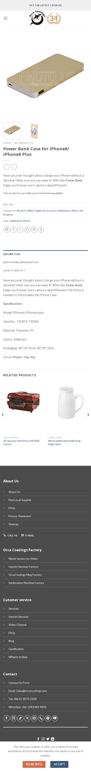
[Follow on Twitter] (48, 739)
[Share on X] (20, 229)
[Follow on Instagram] (13, 718)
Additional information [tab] (20, 262)
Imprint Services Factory (23, 566)
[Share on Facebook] (13, 229)
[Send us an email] (34, 718)
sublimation (15, 220)
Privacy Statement (19, 516)
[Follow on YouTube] (55, 718)
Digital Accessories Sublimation (52, 210)
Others (75, 210)
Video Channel (17, 624)
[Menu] (5, 18)
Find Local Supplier (20, 500)
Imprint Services (18, 616)
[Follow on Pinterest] (48, 718)
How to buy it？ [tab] (14, 270)
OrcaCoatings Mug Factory (25, 574)
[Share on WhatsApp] (6, 229)
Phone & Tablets (25, 210)
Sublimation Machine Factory (26, 583)
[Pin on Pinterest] (34, 229)
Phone (26, 220)
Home (7, 142)
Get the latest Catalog (45, 5)
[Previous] (10, 76)
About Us (14, 492)
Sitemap (13, 524)
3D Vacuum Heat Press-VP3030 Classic (21, 442)
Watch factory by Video (23, 558)
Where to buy (17, 657)
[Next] (81, 76)
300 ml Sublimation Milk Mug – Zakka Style (65, 442)
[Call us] (41, 718)
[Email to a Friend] (27, 229)
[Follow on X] (27, 718)
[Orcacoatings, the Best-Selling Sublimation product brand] (45, 18)
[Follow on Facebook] (6, 718)
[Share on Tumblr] (41, 229)
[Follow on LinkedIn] (52, 739)
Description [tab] (11, 254)
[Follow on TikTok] (20, 718)
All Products (23, 142)
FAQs (11, 508)
